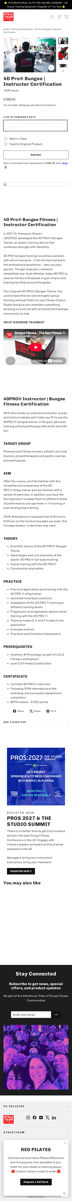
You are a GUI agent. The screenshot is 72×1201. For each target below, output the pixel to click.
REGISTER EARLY (21, 871)
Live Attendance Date (19, 117)
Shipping (24, 105)
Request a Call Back (36, 1181)
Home (6, 29)
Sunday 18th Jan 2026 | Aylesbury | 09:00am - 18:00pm (35, 125)
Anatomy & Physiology (25, 654)
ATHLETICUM (14, 1132)
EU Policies (13, 1106)
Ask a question (14, 722)
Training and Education (22, 29)
